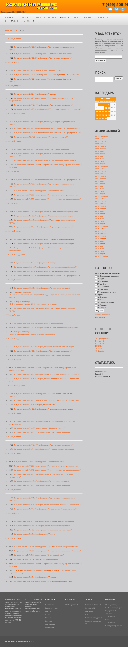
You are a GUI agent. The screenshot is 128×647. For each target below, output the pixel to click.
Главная (8, 30)
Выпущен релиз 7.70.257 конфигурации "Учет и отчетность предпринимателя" (46, 466)
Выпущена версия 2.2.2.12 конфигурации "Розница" (35, 577)
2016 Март (99, 151)
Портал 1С (99, 341)
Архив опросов (106, 314)
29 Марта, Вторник (13, 85)
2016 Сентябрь (101, 166)
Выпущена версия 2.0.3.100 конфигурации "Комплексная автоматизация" (44, 521)
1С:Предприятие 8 (102, 338)
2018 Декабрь (100, 233)
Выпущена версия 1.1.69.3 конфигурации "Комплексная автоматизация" (43, 215)
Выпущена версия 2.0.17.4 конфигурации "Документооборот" (39, 323)
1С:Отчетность (103, 287)
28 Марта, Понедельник (15, 113)
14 (97, 111)
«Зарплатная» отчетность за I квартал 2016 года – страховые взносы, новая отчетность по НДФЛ (45, 294)
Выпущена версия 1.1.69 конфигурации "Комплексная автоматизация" (43, 529)
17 (106, 111)
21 (97, 115)
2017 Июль (99, 191)
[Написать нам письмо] (110, 8)
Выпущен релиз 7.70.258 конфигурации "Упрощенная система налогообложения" (47, 199)
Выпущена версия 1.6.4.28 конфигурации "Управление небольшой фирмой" (45, 160)
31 (106, 118)
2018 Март (99, 211)
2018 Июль (99, 221)
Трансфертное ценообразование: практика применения (32, 332)
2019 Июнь (99, 248)
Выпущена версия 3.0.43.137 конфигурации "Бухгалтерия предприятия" (43, 445)
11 (109, 108)
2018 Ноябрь (100, 231)
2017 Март (99, 181)
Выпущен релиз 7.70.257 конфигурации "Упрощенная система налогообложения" (47, 470)
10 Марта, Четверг (13, 436)
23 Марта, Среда (13, 203)
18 (109, 111)
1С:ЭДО (100, 279)
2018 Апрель (100, 213)
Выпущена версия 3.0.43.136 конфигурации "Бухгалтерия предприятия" (43, 485)
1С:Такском (102, 297)
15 (100, 111)
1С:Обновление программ (108, 276)
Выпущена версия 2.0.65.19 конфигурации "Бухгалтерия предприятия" (43, 149)
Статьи (47, 615)
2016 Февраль (101, 148)
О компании (49, 605)
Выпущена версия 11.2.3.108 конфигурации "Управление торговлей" (42, 288)
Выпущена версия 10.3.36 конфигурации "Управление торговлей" (41, 137)
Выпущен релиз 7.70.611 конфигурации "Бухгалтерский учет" (39, 555)
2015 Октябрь (100, 138)
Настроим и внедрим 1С (93, 618)
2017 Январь (100, 176)
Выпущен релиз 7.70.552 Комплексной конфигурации (36, 559)
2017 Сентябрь (101, 196)
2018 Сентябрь (101, 226)
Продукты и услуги (51, 608)
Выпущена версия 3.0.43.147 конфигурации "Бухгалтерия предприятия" (43, 432)
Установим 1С (90, 608)
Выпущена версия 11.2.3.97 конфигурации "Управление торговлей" (41, 481)
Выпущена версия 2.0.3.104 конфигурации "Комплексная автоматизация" (44, 449)
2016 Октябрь (100, 168)
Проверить (100, 60)
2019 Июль (99, 251)
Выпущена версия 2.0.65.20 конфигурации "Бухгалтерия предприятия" (43, 58)
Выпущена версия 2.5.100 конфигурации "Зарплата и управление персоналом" (46, 400)
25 (109, 115)
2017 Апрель (100, 183)
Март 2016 (105, 98)
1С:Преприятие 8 (71, 605)
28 (97, 118)
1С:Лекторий (102, 289)
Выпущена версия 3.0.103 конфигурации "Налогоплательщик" (39, 428)
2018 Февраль (101, 208)
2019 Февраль (101, 238)
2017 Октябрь (100, 198)
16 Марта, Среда (13, 338)
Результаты (98, 314)
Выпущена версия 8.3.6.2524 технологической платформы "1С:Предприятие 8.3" (47, 132)
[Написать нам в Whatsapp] (116, 8)
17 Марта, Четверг (13, 315)
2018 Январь (100, 206)
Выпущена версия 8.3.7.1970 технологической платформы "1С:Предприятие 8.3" (47, 275)
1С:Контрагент (103, 281)
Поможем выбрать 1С (93, 605)
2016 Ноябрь (100, 171)
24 (106, 115)
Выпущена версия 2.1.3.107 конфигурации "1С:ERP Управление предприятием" (47, 327)
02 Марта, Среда (13, 513)
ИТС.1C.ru (99, 343)
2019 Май (99, 246)
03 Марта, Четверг (13, 489)
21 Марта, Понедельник (15, 254)
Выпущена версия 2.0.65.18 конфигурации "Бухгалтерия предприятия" (43, 351)
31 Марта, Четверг (13, 38)
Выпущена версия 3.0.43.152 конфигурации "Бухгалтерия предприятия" (43, 226)
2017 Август (100, 193)
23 (103, 115)
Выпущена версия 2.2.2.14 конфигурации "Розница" (35, 262)
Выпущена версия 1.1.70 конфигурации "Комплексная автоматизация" (43, 53)
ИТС (86, 615)
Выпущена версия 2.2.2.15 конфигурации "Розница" (35, 94)
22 (100, 115)
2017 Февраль (101, 178)
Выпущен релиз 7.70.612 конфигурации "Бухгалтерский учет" (39, 461)
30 (103, 118)
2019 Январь (100, 236)
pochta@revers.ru (116, 626)
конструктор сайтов (21, 641)
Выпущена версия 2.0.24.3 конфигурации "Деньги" (34, 404)
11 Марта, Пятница (13, 413)
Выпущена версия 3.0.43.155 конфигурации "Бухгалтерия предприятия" (43, 105)
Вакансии (48, 618)
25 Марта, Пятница (13, 141)
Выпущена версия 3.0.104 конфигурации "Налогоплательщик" (39, 70)
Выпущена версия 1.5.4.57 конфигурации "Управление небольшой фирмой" (45, 271)
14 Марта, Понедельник (15, 385)
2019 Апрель (100, 243)
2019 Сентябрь (101, 256)
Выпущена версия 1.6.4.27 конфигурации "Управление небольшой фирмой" (45, 267)
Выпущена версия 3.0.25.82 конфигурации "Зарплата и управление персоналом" (47, 504)
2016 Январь (100, 146)
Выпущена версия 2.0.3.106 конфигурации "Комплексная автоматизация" (44, 243)
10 (106, 108)
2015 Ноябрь (100, 141)
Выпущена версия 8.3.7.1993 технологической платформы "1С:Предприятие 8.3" (47, 179)
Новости (48, 611)
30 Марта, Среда (13, 62)
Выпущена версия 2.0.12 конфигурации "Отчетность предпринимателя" (43, 581)
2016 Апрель (100, 153)
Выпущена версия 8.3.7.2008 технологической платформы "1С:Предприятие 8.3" (47, 128)
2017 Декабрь (100, 203)
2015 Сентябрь (101, 136)
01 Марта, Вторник (13, 538)
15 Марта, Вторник (13, 359)
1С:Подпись (102, 305)
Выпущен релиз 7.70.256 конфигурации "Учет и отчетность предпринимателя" (46, 546)
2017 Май (99, 186)
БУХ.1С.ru (99, 346)
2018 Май (99, 216)
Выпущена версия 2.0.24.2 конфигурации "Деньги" (34, 534)
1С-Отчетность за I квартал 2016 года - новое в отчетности (33, 302)
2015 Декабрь (100, 143)
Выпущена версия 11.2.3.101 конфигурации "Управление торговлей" (42, 525)
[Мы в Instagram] (122, 8)
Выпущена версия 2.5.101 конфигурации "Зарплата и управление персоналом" (46, 74)
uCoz (32, 641)
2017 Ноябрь (100, 201)
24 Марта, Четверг (13, 171)
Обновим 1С (89, 611)
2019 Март (99, 241)
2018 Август (100, 223)
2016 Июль (99, 161)
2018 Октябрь (100, 228)
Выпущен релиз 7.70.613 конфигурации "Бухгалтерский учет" (39, 190)
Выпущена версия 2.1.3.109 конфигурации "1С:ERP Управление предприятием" (47, 211)
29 (100, 118)
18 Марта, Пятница (13, 279)
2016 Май (99, 156)
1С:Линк (100, 300)
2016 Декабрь (100, 173)
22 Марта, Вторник (13, 231)
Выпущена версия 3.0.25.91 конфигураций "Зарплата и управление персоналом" (47, 109)
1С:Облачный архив (105, 303)
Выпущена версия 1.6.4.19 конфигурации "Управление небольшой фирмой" (45, 508)
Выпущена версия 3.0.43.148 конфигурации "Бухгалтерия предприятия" (43, 355)
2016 (16, 30)
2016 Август (100, 163)
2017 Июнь (99, 188)
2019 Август (100, 253)
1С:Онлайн (99, 351)
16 (103, 111)
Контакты (48, 621)
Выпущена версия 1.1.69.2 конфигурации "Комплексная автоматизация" (43, 409)
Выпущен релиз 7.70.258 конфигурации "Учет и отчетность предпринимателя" (46, 194)
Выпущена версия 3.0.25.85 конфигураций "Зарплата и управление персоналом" (47, 374)
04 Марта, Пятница (13, 453)
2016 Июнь (99, 158)
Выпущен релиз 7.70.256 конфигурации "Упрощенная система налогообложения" (47, 550)
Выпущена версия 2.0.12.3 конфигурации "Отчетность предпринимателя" (44, 239)
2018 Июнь (99, 218)
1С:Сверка (101, 308)
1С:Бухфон (101, 284)
